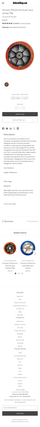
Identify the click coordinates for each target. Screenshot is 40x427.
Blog (20, 312)
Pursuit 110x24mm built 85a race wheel (27, 265)
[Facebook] (3, 128)
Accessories (20, 340)
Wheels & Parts (20, 324)
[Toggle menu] (3, 3)
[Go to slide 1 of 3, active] (15, 273)
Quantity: (20, 104)
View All (20, 384)
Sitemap (20, 315)
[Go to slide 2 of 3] (19, 273)
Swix (20, 353)
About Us (20, 296)
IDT (20, 362)
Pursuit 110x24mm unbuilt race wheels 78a (10, 265)
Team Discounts (20, 303)
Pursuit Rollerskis (20, 356)
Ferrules (20, 328)
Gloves (20, 346)
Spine (20, 380)
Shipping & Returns (20, 306)
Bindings (20, 334)
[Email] (7, 128)
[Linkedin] (18, 128)
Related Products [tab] (20, 233)
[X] (14, 128)
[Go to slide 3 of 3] (22, 273)
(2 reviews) (16, 23)
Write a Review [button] (25, 23)
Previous (3, 253)
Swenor (20, 365)
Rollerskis (20, 321)
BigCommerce (23, 419)
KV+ (20, 371)
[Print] (10, 128)
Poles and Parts (20, 331)
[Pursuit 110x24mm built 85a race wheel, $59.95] (27, 248)
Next (35, 253)
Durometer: (20, 94)
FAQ (20, 299)
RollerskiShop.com (20, 377)
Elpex (20, 368)
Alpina (20, 374)
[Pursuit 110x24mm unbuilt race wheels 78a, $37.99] (10, 248)
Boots (20, 337)
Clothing (20, 343)
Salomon (20, 359)
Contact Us (20, 309)
